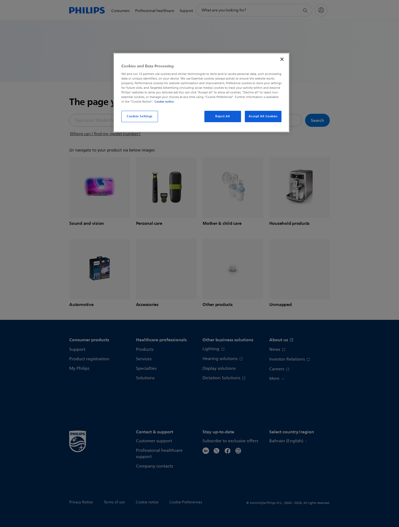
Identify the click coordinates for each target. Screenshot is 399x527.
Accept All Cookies (263, 116)
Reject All (222, 116)
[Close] (282, 59)
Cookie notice (164, 101)
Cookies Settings (140, 116)
